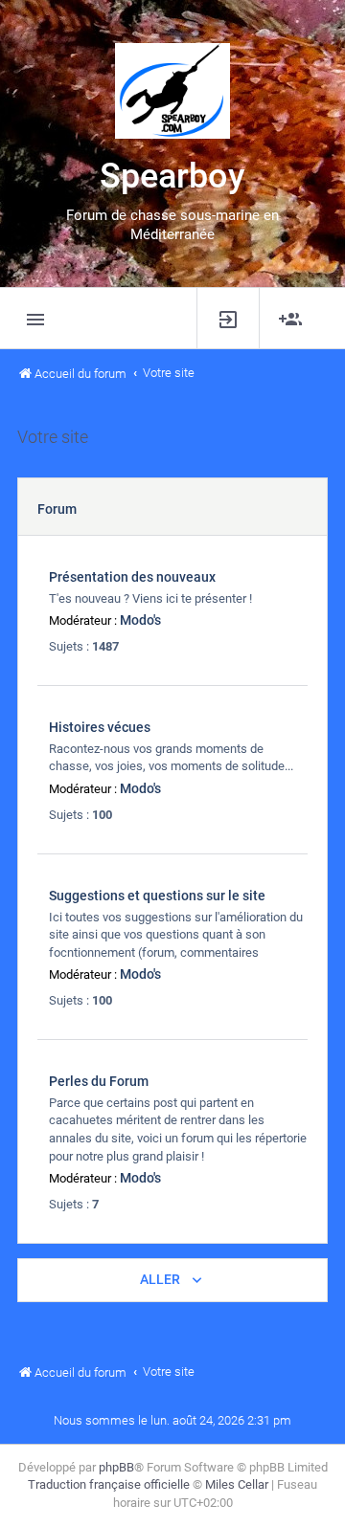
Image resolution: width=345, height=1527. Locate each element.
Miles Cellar (236, 1484)
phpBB (116, 1467)
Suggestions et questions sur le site (157, 895)
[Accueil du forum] (172, 91)
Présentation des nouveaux (132, 577)
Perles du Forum (99, 1081)
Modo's (140, 620)
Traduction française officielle (109, 1484)
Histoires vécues (99, 727)
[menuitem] (228, 318)
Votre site (52, 437)
